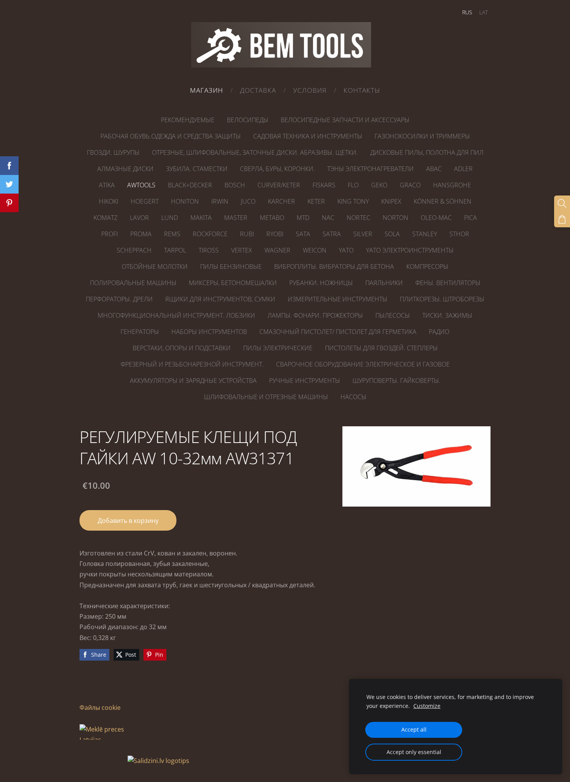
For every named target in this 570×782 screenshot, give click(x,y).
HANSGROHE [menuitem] (452, 185)
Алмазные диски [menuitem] (125, 168)
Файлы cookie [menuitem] (100, 707)
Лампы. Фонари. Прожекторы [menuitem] (315, 315)
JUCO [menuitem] (248, 201)
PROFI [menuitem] (109, 234)
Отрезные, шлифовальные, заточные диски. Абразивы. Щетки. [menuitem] (255, 152)
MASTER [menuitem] (235, 217)
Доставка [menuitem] (258, 90)
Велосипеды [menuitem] (247, 120)
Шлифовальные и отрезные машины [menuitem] (266, 397)
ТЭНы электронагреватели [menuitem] (370, 168)
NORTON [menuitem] (395, 217)
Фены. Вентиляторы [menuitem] (447, 283)
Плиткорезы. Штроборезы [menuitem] (442, 299)
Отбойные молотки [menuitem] (155, 266)
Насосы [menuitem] (353, 397)
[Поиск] (562, 203)
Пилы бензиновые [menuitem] (231, 266)
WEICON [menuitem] (314, 250)
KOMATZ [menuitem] (105, 217)
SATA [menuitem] (303, 234)
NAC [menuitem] (328, 217)
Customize (426, 705)
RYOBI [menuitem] (274, 234)
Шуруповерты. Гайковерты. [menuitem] (396, 380)
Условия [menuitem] (309, 90)
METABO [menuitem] (272, 217)
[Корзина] (562, 219)
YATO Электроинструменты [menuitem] (410, 250)
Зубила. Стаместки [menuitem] (197, 168)
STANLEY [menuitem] (424, 234)
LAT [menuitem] (483, 12)
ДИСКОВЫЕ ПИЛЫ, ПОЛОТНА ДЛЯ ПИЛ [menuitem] (427, 152)
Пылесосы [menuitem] (392, 315)
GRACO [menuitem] (410, 185)
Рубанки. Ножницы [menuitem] (321, 283)
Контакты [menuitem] (362, 90)
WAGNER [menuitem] (277, 250)
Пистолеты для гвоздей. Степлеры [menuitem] (381, 348)
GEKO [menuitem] (379, 185)
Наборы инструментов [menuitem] (209, 331)
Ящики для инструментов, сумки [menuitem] (220, 299)
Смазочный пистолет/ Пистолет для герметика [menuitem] (337, 331)
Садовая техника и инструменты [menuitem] (307, 136)
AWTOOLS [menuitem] (141, 185)
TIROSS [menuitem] (209, 250)
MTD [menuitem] (303, 217)
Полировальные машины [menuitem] (133, 283)
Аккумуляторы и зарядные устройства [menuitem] (193, 380)
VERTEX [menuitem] (241, 250)
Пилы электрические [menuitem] (278, 348)
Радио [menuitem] (439, 331)
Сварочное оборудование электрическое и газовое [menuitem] (363, 364)
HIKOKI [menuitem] (108, 201)
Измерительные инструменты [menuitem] (337, 299)
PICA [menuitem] (470, 217)
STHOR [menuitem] (459, 234)
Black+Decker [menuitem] (190, 185)
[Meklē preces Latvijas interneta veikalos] (102, 760)
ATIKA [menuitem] (107, 185)
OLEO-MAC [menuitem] (436, 217)
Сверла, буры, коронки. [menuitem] (277, 168)
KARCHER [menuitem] (281, 201)
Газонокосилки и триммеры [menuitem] (422, 136)
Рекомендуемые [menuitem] (187, 120)
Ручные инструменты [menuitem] (304, 380)
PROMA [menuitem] (141, 234)
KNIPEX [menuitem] (391, 201)
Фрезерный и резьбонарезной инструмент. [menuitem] (192, 364)
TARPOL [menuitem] (175, 250)
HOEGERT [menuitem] (145, 201)
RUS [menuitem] (467, 12)
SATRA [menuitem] (332, 234)
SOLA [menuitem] (392, 234)
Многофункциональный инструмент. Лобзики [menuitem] (176, 315)
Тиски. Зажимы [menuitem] (447, 315)
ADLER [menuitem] (463, 168)
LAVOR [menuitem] (139, 217)
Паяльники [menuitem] (384, 283)
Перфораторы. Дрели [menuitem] (119, 299)
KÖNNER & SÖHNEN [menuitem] (443, 201)
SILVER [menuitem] (362, 234)
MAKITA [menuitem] (201, 217)
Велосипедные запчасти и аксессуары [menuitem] (345, 120)
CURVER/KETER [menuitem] (278, 185)
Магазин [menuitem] (206, 90)
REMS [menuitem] (172, 234)
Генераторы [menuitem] (140, 331)
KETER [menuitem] (316, 201)
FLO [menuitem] (353, 185)
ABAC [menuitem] (434, 168)
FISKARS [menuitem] (324, 185)
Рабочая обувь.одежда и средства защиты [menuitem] (170, 136)
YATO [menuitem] (346, 250)
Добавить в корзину (128, 520)
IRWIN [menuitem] (219, 201)
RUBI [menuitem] (247, 234)
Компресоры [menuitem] (427, 266)
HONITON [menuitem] (185, 201)
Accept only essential (414, 752)
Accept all (414, 729)
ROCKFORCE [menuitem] (210, 234)
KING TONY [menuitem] (353, 201)
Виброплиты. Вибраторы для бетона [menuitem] (334, 266)
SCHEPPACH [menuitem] (134, 250)
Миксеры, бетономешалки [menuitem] (233, 283)
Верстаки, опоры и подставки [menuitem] (182, 348)
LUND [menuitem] (169, 217)
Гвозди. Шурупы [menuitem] (113, 152)
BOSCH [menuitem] (235, 185)
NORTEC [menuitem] (358, 217)
